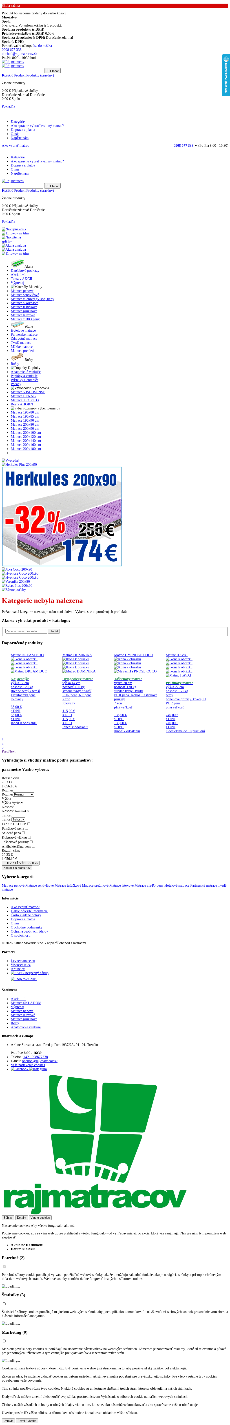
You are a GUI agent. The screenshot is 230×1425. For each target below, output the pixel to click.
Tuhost (6, 815)
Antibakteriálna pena (16, 846)
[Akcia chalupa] (14, 245)
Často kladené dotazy (26, 915)
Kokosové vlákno (14, 837)
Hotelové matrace (176, 885)
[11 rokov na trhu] (15, 233)
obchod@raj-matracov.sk (19, 54)
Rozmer (7, 790)
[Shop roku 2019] (119, 980)
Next (11, 751)
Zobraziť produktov (17, 868)
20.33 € (7, 782)
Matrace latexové (121, 885)
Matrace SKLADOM (26, 1003)
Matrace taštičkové (68, 885)
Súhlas (8, 1217)
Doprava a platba (23, 130)
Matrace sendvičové (39, 885)
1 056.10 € (9, 786)
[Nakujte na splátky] (15, 241)
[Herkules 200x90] (62, 565)
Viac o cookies (40, 1217)
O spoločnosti (20, 935)
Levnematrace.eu (23, 961)
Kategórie (18, 122)
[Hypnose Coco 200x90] (20, 573)
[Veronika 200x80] (16, 581)
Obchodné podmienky (26, 927)
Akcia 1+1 (18, 999)
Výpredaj (17, 1007)
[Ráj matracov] (13, 62)
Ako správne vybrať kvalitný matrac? (37, 126)
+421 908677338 (35, 1057)
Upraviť (8, 1421)
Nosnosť (8, 807)
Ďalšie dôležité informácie (29, 911)
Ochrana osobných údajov (29, 931)
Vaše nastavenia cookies (28, 1065)
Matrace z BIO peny (149, 885)
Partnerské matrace (203, 885)
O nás (15, 134)
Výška (6, 798)
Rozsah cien (10, 778)
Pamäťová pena (13, 828)
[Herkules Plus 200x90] (19, 464)
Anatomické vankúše (26, 1027)
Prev (5, 751)
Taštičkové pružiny (15, 842)
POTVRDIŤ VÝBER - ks (21, 863)
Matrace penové (13, 885)
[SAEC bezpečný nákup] (119, 974)
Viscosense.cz (21, 965)
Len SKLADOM (14, 824)
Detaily (21, 1217)
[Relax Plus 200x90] (17, 585)
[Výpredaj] (10, 460)
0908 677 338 (12, 50)
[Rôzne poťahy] (14, 589)
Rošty (15, 1023)
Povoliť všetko (27, 1421)
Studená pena (11, 833)
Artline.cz (18, 969)
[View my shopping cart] (14, 229)
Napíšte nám (20, 138)
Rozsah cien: (11, 850)
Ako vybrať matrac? (25, 907)
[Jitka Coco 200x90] (17, 569)
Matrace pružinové (95, 885)
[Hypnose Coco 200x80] (20, 577)
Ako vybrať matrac (15, 145)
